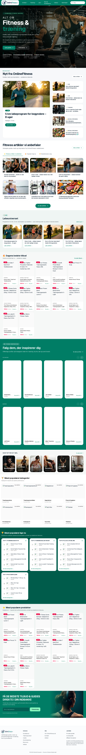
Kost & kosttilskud (47, 2)
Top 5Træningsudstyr (11, 540)
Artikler (24, 2)
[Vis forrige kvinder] (78, 357)
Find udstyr (22, 47)
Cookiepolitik (69, 736)
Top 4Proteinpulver (10, 574)
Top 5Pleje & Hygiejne (67, 540)
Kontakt (47, 736)
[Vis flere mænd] (81, 404)
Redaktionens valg (45, 154)
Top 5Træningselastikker (40, 540)
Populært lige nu (30, 154)
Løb (39, 2)
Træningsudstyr (27, 736)
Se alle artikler (42, 206)
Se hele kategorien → (8, 568)
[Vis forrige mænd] (78, 404)
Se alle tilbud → (78, 258)
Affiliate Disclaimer (71, 738)
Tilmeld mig (35, 709)
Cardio (25, 738)
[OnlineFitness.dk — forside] (10, 2)
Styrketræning (27, 740)
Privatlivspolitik (70, 733)
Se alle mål (79, 453)
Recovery (25, 742)
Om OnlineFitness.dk (50, 733)
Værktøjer (65, 2)
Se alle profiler (77, 352)
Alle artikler (76, 76)
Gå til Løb (79, 222)
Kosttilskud (26, 733)
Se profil (16, 395)
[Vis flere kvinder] (81, 357)
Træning (32, 2)
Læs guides (8, 47)
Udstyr (56, 2)
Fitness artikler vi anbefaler (13, 154)
